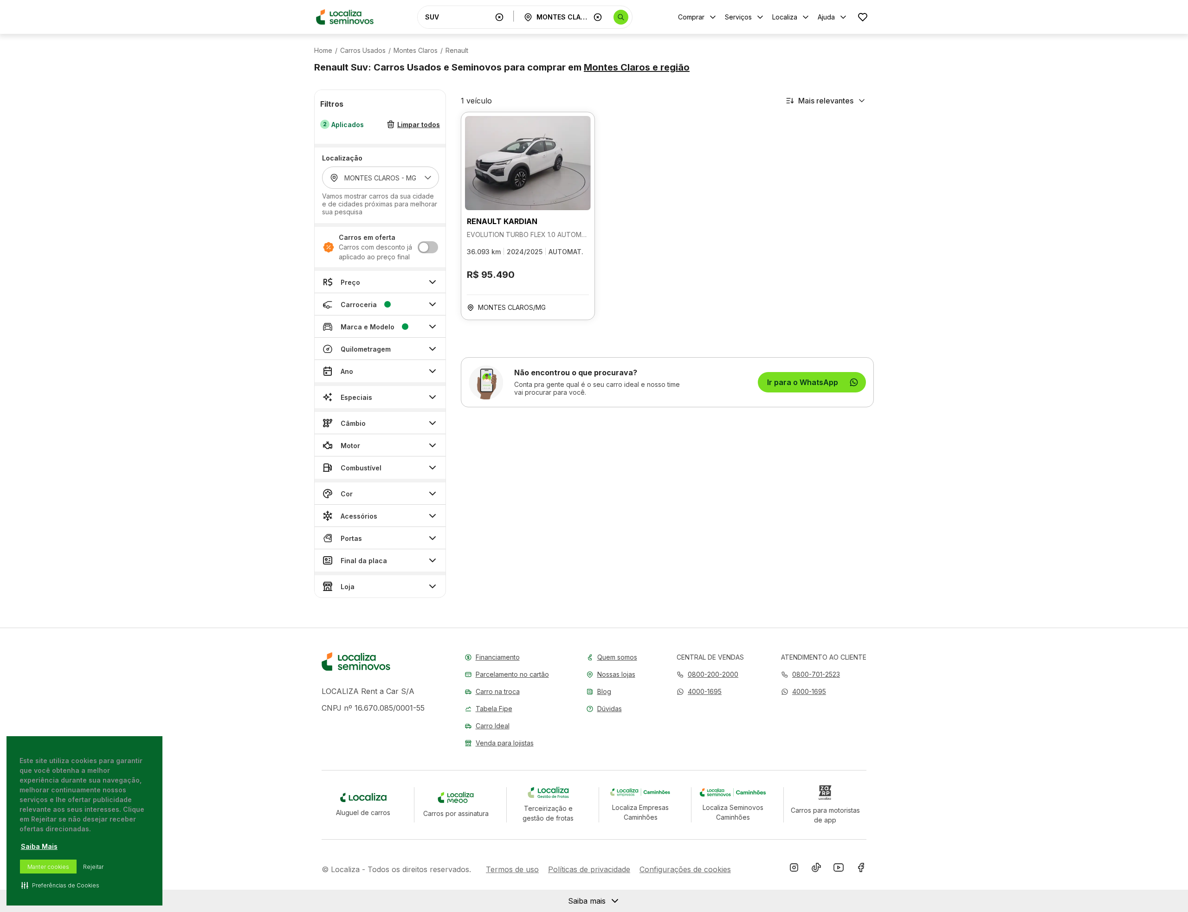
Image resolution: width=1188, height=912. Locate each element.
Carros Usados (363, 50)
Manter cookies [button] (48, 866)
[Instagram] (794, 869)
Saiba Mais (39, 846)
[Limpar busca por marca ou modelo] (499, 17)
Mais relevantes (825, 100)
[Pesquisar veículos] (620, 17)
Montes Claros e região (637, 67)
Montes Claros (416, 50)
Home (323, 50)
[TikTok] (816, 869)
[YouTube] (838, 869)
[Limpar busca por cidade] (597, 17)
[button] (699, 691)
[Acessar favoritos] (863, 17)
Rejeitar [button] (93, 866)
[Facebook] (860, 869)
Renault (457, 50)
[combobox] (458, 17)
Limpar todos (418, 124)
